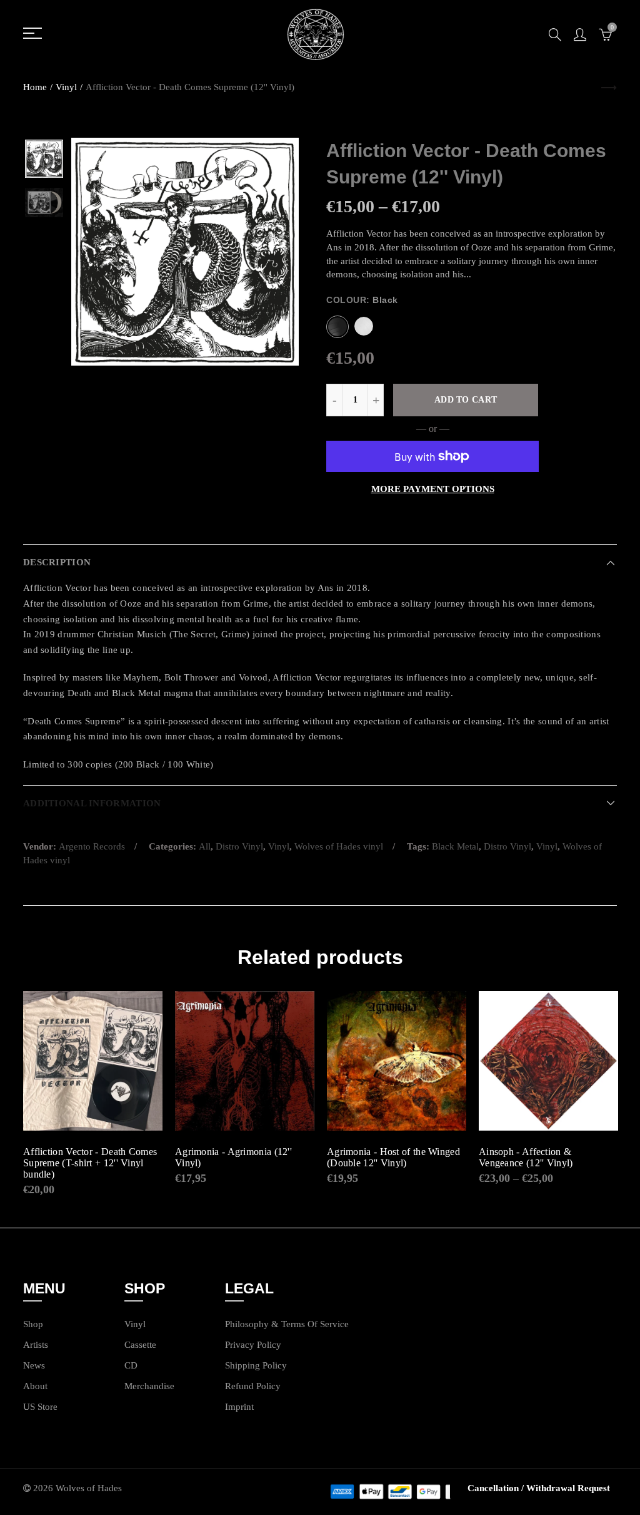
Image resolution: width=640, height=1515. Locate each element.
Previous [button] (105, 252)
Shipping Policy (256, 1365)
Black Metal (455, 846)
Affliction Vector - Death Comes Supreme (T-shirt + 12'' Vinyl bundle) (90, 1162)
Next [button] (265, 252)
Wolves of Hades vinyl (338, 846)
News (34, 1365)
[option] (185, 252)
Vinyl (66, 87)
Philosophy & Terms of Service (287, 1324)
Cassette (140, 1345)
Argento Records (92, 846)
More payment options (432, 489)
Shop (33, 1324)
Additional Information (92, 803)
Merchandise (149, 1386)
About (35, 1386)
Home (35, 87)
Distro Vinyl (239, 846)
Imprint (239, 1407)
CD (131, 1365)
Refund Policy (253, 1386)
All (205, 846)
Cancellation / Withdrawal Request (539, 1488)
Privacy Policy (253, 1345)
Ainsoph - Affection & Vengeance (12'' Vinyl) (526, 1157)
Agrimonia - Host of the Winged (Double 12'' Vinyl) (393, 1157)
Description (57, 562)
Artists (35, 1345)
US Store (40, 1407)
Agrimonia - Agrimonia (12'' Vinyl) (233, 1157)
